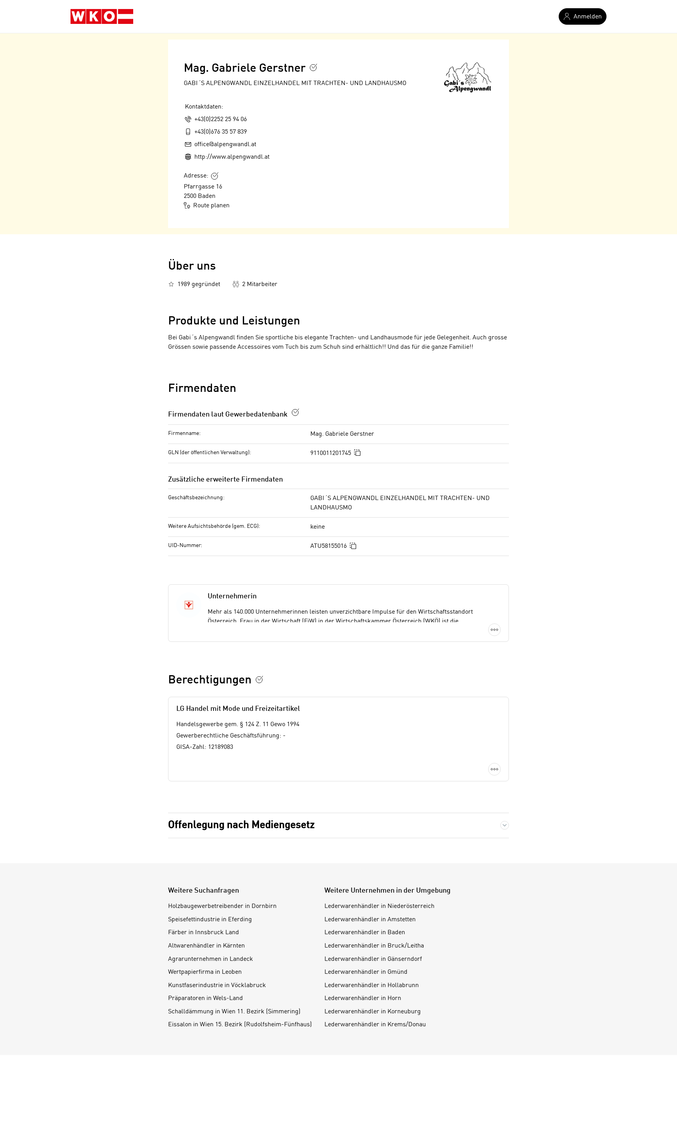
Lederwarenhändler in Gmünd (365, 972)
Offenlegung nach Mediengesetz (241, 825)
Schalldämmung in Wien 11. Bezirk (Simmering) (234, 1012)
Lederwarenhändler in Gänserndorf (373, 959)
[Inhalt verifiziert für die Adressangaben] (215, 176)
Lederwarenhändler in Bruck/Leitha (374, 946)
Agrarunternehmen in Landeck (210, 959)
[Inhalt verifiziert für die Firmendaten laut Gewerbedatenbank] (295, 412)
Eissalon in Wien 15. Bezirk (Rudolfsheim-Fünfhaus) (240, 1025)
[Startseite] (102, 16)
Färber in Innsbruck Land (203, 932)
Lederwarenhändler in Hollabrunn (371, 985)
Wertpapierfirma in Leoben (205, 972)
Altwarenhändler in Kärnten (206, 946)
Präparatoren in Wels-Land (205, 998)
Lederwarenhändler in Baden (364, 932)
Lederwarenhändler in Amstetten (370, 920)
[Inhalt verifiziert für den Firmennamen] (313, 67)
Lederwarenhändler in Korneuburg (372, 1012)
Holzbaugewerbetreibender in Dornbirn (222, 906)
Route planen (211, 206)
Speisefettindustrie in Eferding (210, 920)
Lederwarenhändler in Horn (362, 998)
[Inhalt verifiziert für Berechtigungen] (259, 679)
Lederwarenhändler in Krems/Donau (375, 1025)
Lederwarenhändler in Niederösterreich (379, 906)
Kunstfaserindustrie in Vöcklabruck (217, 985)
